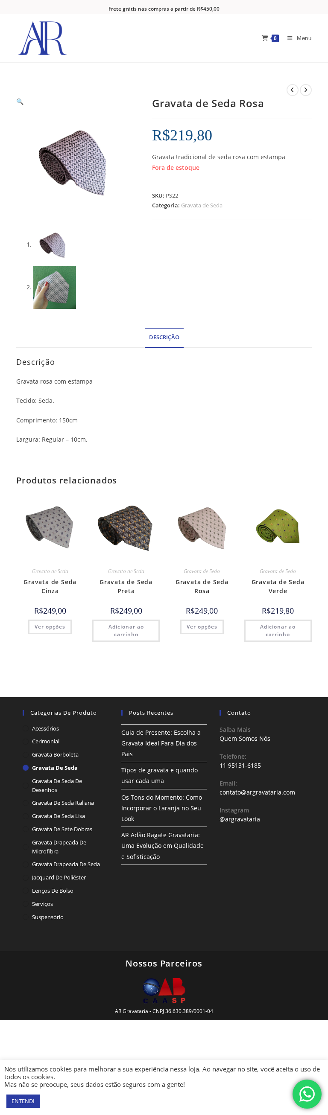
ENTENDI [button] (23, 1101)
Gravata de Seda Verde (278, 586)
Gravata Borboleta (55, 754)
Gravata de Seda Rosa (202, 586)
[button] (19, 101)
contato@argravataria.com (257, 792)
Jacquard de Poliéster (59, 877)
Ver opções (50, 626)
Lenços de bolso (52, 890)
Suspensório (48, 917)
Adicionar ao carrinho (126, 630)
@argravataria (240, 819)
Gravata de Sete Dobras (62, 829)
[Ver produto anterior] (293, 90)
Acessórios (45, 728)
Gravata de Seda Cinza (49, 586)
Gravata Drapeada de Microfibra (59, 846)
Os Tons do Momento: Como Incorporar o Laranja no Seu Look (161, 808)
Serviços (42, 904)
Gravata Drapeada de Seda (66, 864)
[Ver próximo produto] (306, 90)
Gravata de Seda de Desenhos (57, 785)
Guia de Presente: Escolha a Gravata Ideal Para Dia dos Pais (161, 743)
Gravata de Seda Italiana (63, 802)
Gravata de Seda (202, 205)
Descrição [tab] (164, 337)
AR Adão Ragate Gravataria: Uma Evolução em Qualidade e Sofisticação (162, 845)
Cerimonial (45, 741)
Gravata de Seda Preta (126, 586)
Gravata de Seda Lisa (58, 816)
